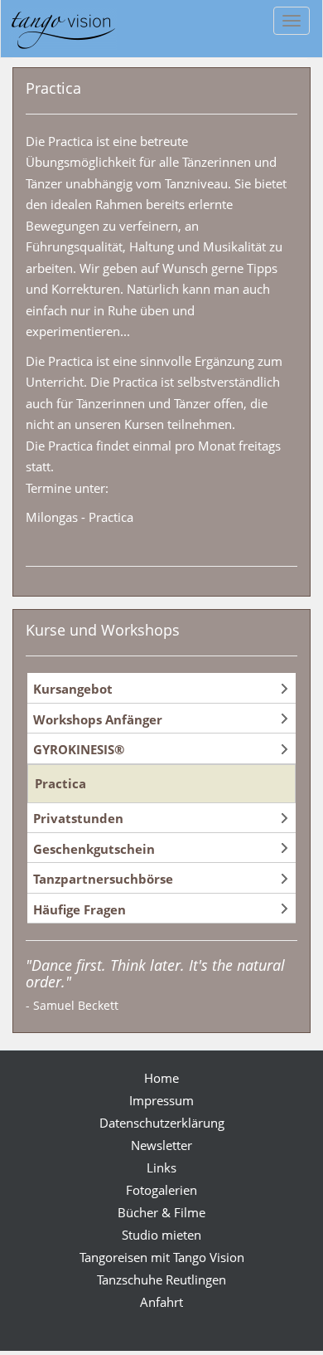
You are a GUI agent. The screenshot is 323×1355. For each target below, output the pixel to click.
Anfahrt (161, 1302)
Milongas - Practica (79, 517)
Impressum (161, 1100)
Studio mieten (161, 1234)
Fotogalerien (161, 1190)
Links (161, 1167)
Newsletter (161, 1145)
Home (161, 1078)
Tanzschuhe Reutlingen (161, 1279)
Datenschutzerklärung (161, 1122)
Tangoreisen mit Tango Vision (162, 1257)
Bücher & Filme (161, 1212)
